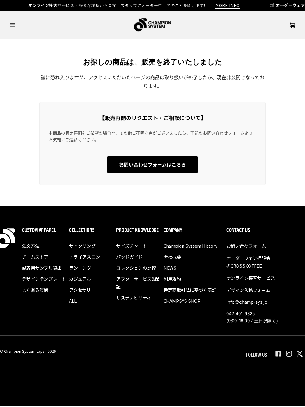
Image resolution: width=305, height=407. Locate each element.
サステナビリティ (133, 297)
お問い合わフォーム (246, 246)
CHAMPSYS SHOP (182, 301)
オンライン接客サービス (250, 278)
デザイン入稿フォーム (248, 290)
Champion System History (190, 246)
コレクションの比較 (136, 268)
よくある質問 (35, 290)
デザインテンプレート (44, 279)
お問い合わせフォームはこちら (152, 164)
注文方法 (31, 246)
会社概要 (172, 257)
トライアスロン (84, 257)
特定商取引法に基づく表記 (190, 290)
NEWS (170, 268)
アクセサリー (82, 290)
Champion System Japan (25, 351)
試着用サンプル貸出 (42, 268)
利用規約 (172, 279)
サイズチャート (131, 246)
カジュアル (80, 279)
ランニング (80, 268)
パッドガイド (129, 257)
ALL (72, 301)
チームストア (35, 257)
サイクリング (82, 246)
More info (227, 5)
